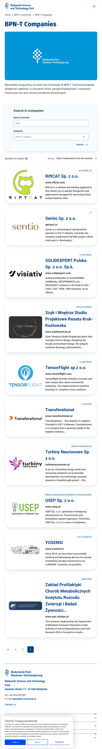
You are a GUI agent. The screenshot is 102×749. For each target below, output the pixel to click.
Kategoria (18, 131)
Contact (9, 704)
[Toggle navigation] (94, 6)
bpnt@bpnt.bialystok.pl (24, 699)
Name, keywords (21, 117)
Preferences (59, 742)
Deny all (37, 742)
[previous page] (8, 649)
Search (80, 144)
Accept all (15, 742)
